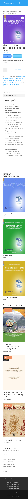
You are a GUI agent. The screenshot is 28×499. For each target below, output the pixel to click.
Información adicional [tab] (10, 95)
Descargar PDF (7, 56)
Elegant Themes (17, 495)
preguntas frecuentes (15, 450)
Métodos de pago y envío (9, 459)
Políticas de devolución (9, 466)
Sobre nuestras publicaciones (10, 457)
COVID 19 (12, 84)
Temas (7, 11)
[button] (22, 18)
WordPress (18, 497)
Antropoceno (6, 84)
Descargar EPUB (17, 56)
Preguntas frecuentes (8, 461)
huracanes (18, 84)
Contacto (5, 471)
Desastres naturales (8, 78)
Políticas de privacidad (9, 464)
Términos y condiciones (9, 469)
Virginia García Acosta (13, 82)
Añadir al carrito (16, 70)
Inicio (4, 11)
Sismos (4, 86)
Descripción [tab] (7, 92)
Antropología (13, 11)
